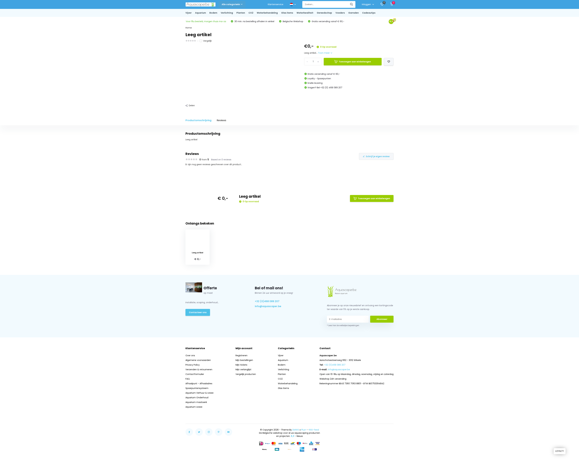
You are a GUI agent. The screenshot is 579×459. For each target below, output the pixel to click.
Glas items (287, 12)
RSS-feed (314, 429)
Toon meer (324, 52)
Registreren (241, 355)
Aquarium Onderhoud (196, 397)
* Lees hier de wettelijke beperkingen (343, 325)
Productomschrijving (198, 120)
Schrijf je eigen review (378, 156)
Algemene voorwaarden (198, 360)
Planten (240, 12)
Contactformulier (194, 374)
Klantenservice (275, 4)
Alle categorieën (231, 4)
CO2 (250, 12)
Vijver (188, 12)
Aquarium (200, 12)
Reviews (221, 120)
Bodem (213, 12)
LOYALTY (559, 451)
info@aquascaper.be (268, 306)
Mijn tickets (241, 364)
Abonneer (382, 319)
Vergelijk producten (246, 374)
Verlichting (227, 12)
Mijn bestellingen (244, 360)
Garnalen (353, 12)
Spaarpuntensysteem (196, 388)
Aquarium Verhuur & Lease (199, 392)
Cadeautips (368, 12)
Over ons (190, 355)
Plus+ (304, 429)
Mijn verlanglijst (243, 369)
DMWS (295, 429)
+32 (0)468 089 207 (267, 301)
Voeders (340, 12)
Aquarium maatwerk (196, 402)
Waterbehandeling (267, 12)
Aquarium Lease (193, 406)
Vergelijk (207, 40)
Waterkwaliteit (305, 12)
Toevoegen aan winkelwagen (355, 61)
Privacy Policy (192, 364)
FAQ (187, 378)
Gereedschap (324, 12)
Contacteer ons (198, 312)
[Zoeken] (351, 4)
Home (188, 27)
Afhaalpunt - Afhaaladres (198, 383)
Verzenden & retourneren (198, 369)
